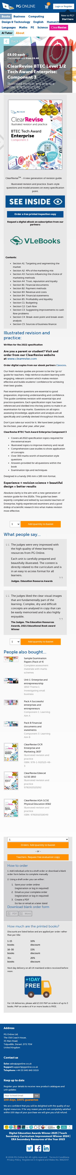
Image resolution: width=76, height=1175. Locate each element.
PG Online (18, 6)
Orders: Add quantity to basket (38, 845)
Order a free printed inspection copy (35, 214)
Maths (23, 27)
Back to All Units (23, 41)
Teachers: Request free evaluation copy (38, 857)
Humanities (54, 21)
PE (32, 27)
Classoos (61, 365)
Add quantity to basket (40, 524)
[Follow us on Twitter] (29, 1148)
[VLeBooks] (35, 247)
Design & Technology (16, 21)
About (20, 32)
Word (28, 913)
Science (42, 27)
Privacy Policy (14, 1159)
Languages (9, 27)
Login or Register (63, 6)
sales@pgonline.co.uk (21, 1063)
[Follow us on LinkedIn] (46, 1148)
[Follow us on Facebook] (38, 1148)
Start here (67, 19)
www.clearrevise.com (22, 358)
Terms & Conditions (59, 1157)
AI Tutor (7, 32)
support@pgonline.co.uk (25, 1067)
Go (36, 1095)
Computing (36, 16)
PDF (14, 913)
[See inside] (35, 206)
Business (19, 16)
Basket (47, 6)
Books (6, 16)
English (38, 21)
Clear (58, 27)
